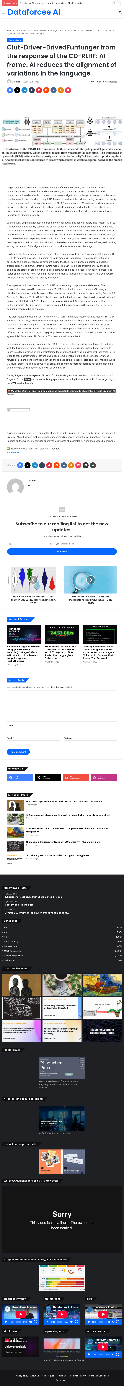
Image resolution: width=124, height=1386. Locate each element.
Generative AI (23, 30)
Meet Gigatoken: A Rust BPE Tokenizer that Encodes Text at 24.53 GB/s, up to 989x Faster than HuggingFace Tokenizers (61, 652)
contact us (61, 1375)
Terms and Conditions (98, 1375)
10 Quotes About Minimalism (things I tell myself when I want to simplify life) (68, 815)
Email (10, 738)
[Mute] (30, 1321)
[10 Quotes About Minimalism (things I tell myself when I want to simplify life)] (15, 819)
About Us (34, 1375)
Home (12, 30)
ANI (6, 932)
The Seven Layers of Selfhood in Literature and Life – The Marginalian (64, 801)
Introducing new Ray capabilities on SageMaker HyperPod (58, 855)
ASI (5, 937)
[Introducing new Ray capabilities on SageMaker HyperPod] (15, 859)
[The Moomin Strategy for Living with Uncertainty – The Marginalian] (15, 846)
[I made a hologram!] (102, 1008)
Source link (13, 452)
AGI (6, 927)
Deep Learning (11, 941)
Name (10, 725)
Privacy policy (21, 1375)
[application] (20, 1314)
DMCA (83, 1375)
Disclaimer (73, 1375)
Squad (51, 1375)
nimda (15, 82)
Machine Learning (12, 951)
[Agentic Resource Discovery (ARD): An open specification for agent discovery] (62, 1031)
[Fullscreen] (35, 1321)
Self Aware (9, 960)
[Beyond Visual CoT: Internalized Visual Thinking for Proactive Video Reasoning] (102, 1031)
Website (68, 738)
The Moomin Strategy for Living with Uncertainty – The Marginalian (51, 3)
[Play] (6, 1321)
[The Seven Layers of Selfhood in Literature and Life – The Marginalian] (15, 805)
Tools (43, 1375)
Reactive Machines (13, 955)
